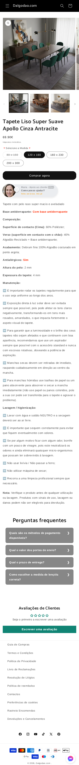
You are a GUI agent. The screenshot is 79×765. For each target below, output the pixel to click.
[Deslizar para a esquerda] (4, 104)
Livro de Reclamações (21, 669)
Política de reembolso (21, 685)
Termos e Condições (20, 652)
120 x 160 (34, 154)
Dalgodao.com (43, 763)
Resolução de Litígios (21, 677)
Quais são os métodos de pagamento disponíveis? (34, 535)
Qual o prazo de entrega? (26, 562)
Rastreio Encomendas (21, 710)
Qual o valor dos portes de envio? (32, 550)
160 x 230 (57, 154)
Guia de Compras (18, 644)
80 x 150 (14, 155)
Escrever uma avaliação (39, 629)
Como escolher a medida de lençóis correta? (33, 577)
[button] (7, 6)
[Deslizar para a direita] (75, 104)
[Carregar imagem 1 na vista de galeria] (18, 103)
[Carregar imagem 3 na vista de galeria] (60, 103)
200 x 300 (13, 163)
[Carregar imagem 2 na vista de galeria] (39, 103)
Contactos (13, 694)
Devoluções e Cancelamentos (26, 718)
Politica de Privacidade (21, 661)
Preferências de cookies (22, 702)
